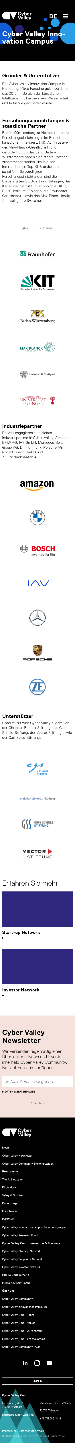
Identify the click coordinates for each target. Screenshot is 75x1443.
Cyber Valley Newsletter (17, 1155)
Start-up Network (21, 932)
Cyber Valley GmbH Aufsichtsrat (22, 1330)
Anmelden (37, 1102)
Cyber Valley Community (17, 1298)
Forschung (9, 1203)
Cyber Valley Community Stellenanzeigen (28, 1163)
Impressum (9, 1430)
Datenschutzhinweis (19, 1091)
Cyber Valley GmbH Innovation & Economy (31, 1243)
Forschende (9, 1211)
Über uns (8, 1290)
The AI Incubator (12, 1179)
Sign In (37, 1381)
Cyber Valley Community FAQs (21, 1346)
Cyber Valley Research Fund (20, 1235)
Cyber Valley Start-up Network (21, 1251)
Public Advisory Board (16, 1282)
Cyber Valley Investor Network (21, 1267)
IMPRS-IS (8, 1219)
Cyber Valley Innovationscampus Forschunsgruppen (34, 1227)
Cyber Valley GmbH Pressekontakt (23, 1338)
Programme (10, 1171)
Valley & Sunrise (12, 1195)
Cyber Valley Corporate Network (22, 1259)
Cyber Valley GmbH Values (18, 1322)
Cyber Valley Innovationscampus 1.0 (24, 1306)
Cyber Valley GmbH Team (18, 1314)
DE (53, 16)
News (6, 1147)
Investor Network (20, 989)
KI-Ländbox (9, 1187)
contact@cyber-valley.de (18, 1414)
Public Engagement (15, 1274)
